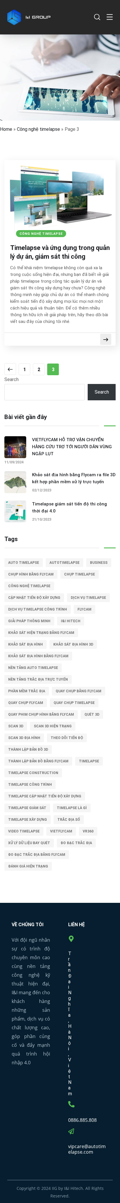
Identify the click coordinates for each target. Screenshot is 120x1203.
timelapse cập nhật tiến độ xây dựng (44, 796)
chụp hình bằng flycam (31, 574)
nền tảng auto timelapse (33, 668)
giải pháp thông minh (29, 621)
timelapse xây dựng (27, 820)
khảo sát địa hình (25, 644)
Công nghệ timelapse (38, 129)
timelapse (89, 761)
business (98, 563)
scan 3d (15, 726)
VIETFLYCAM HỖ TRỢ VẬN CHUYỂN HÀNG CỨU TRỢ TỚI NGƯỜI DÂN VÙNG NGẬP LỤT (72, 446)
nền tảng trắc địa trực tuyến (38, 679)
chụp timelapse (79, 574)
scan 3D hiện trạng (53, 726)
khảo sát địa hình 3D (73, 644)
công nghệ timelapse (29, 586)
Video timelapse (24, 831)
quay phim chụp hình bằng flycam (41, 714)
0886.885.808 (82, 1120)
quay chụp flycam (25, 703)
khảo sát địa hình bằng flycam (38, 656)
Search (11, 379)
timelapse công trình (30, 785)
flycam (84, 609)
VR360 (88, 831)
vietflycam (61, 831)
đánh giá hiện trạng (28, 866)
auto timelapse (23, 563)
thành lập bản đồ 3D (28, 749)
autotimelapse (65, 563)
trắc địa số (68, 820)
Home (6, 129)
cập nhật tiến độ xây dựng (34, 598)
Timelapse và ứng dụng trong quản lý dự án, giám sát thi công (60, 252)
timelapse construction (33, 773)
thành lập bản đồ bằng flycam (38, 761)
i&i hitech (70, 621)
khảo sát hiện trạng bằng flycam (41, 633)
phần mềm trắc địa (26, 691)
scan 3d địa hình (24, 738)
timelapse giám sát (27, 808)
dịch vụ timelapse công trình (37, 609)
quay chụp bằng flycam (78, 691)
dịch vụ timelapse (88, 598)
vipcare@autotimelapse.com (87, 1149)
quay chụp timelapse (74, 703)
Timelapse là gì (72, 808)
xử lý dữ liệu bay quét (29, 843)
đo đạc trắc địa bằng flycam (36, 855)
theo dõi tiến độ (67, 738)
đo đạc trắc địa (76, 843)
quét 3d (91, 714)
